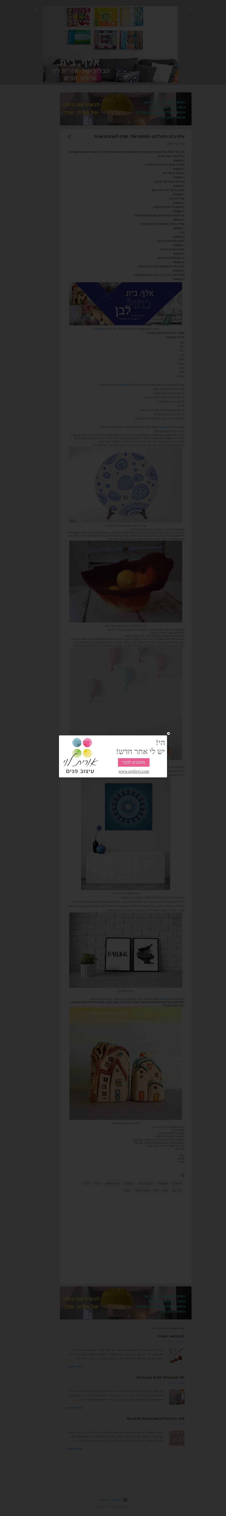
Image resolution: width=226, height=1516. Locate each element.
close (168, 733)
